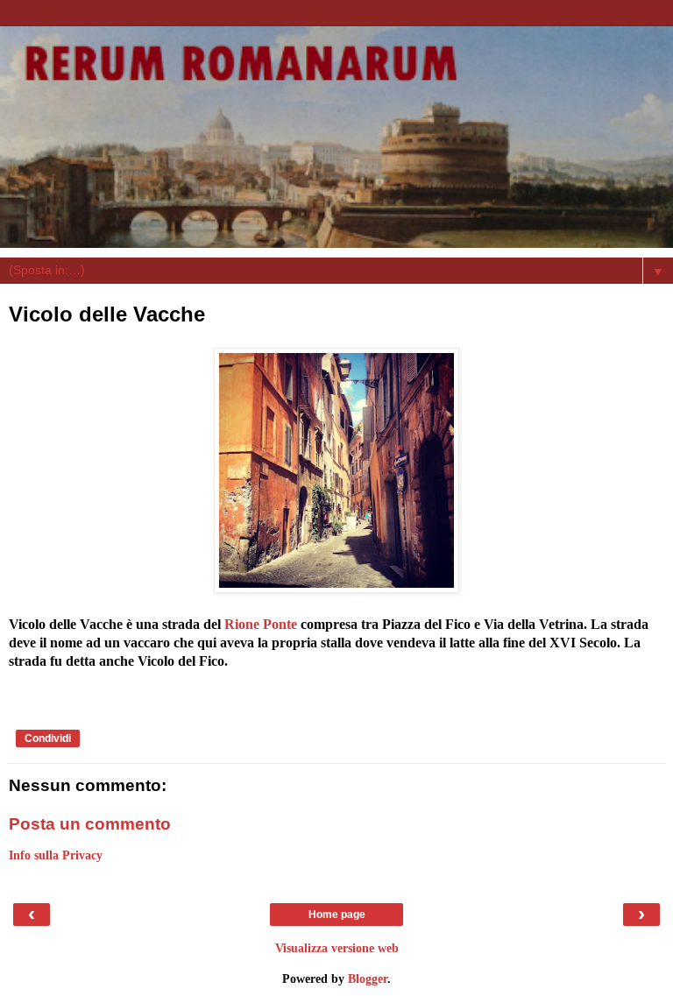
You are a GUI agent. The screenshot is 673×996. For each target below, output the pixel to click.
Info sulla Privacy (56, 855)
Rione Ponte (260, 624)
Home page (336, 914)
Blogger (367, 978)
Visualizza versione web (337, 948)
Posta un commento (90, 824)
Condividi (48, 738)
